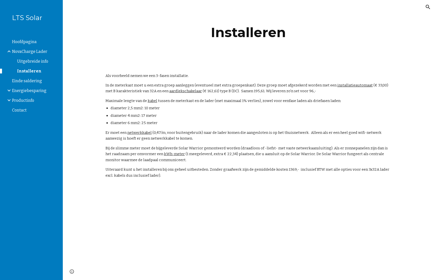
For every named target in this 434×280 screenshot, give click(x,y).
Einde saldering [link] (27, 80)
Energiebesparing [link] (29, 90)
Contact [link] (19, 110)
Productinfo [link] (23, 100)
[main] (248, 32)
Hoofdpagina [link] (24, 41)
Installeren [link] (29, 71)
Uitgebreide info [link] (32, 61)
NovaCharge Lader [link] (29, 51)
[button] (428, 7)
